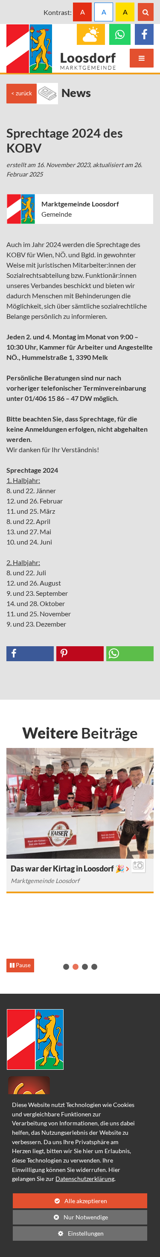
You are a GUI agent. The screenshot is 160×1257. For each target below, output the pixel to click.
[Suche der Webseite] (146, 12)
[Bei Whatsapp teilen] (130, 653)
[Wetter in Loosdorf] (91, 34)
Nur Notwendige (60, 1219)
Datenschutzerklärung (84, 1178)
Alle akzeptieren (60, 1200)
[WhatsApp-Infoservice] (120, 34)
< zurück (21, 93)
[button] (66, 967)
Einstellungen (58, 1235)
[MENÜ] (142, 58)
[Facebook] (144, 34)
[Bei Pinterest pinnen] (80, 653)
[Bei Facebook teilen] (30, 653)
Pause (23, 965)
